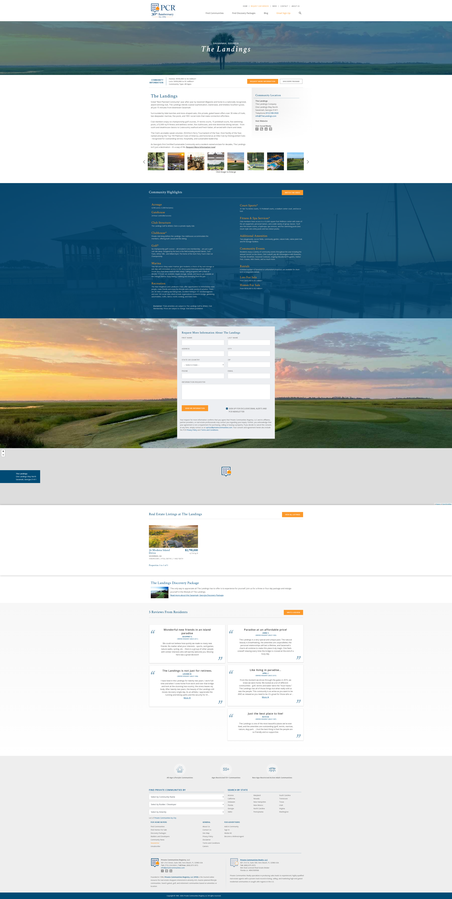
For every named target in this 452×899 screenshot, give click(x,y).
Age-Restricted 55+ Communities (226, 773)
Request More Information (262, 81)
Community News (157, 840)
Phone (185, 371)
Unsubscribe (155, 846)
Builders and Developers (160, 836)
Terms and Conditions (209, 430)
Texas (281, 802)
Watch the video (292, 192)
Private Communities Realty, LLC (254, 860)
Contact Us (207, 830)
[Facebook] (162, 871)
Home (245, 6)
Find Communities (215, 13)
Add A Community (231, 826)
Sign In (227, 830)
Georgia (231, 808)
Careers (205, 846)
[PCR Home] (156, 862)
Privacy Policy (192, 430)
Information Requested (193, 382)
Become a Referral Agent (234, 836)
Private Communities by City (165, 818)
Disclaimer (207, 840)
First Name (187, 338)
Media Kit (228, 833)
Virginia (282, 808)
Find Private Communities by (167, 789)
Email (230, 371)
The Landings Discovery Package (175, 583)
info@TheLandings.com (265, 116)
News (274, 6)
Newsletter (155, 843)
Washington (284, 812)
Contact (284, 6)
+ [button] (3, 451)
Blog (266, 13)
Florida (230, 805)
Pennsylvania (258, 812)
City (230, 349)
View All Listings (292, 514)
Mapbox (438, 504)
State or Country (191, 360)
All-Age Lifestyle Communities (180, 777)
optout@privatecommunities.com (219, 427)
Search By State (238, 789)
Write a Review (293, 612)
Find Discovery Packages (243, 13)
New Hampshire (259, 802)
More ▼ (187, 698)
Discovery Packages (158, 833)
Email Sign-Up (283, 13)
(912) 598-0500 (272, 113)
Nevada (256, 798)
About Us (296, 6)
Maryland (257, 795)
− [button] (3, 454)
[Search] (299, 13)
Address (186, 349)
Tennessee (283, 798)
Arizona (231, 795)
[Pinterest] (166, 871)
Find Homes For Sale (159, 830)
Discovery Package (291, 81)
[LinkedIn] (171, 871)
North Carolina (259, 808)
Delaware (231, 802)
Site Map (206, 833)
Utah (281, 805)
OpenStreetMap (446, 504)
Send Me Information (195, 408)
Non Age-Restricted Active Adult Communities (272, 777)
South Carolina (285, 795)
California (231, 798)
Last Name (233, 338)
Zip (229, 360)
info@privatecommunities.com (173, 868)
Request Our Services (260, 6)
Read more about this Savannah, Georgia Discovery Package (197, 595)
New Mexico (258, 805)
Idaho (230, 812)
